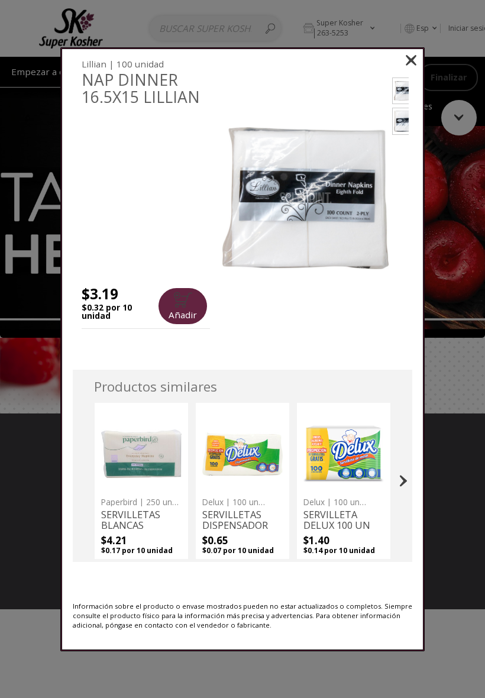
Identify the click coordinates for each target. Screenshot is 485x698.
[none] (141, 481)
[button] (305, 198)
